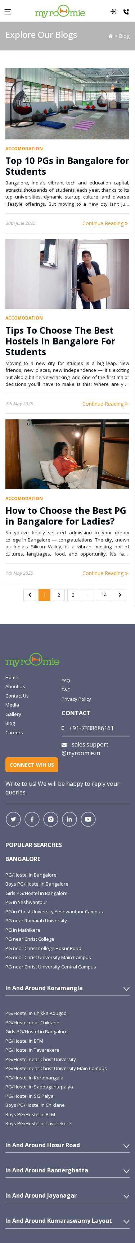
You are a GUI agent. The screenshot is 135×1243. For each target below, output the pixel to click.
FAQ (66, 680)
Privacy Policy (76, 699)
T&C (66, 689)
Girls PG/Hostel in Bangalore (36, 893)
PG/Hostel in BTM (24, 1041)
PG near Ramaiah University (36, 920)
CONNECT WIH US (32, 764)
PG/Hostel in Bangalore (31, 875)
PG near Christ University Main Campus (48, 957)
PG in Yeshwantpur (26, 902)
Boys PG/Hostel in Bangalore (36, 884)
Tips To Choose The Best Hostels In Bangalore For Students (60, 341)
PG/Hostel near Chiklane (32, 1022)
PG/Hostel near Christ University (40, 1059)
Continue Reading (103, 223)
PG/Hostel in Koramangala (34, 1077)
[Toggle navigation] (7, 11)
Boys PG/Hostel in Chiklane (35, 1105)
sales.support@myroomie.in (85, 748)
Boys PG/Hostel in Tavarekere (38, 1123)
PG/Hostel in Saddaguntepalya (39, 1086)
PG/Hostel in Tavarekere (32, 1050)
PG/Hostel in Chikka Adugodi (36, 1013)
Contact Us (17, 695)
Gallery (13, 714)
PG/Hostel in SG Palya (29, 1096)
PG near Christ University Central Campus (50, 966)
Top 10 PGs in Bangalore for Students (67, 165)
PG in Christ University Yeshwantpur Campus (54, 911)
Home (11, 677)
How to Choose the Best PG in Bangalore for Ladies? (65, 515)
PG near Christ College (29, 939)
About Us (15, 686)
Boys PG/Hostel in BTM (30, 1114)
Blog (10, 723)
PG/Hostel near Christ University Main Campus (56, 1068)
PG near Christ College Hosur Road (43, 948)
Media (12, 704)
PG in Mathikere (22, 930)
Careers (14, 732)
